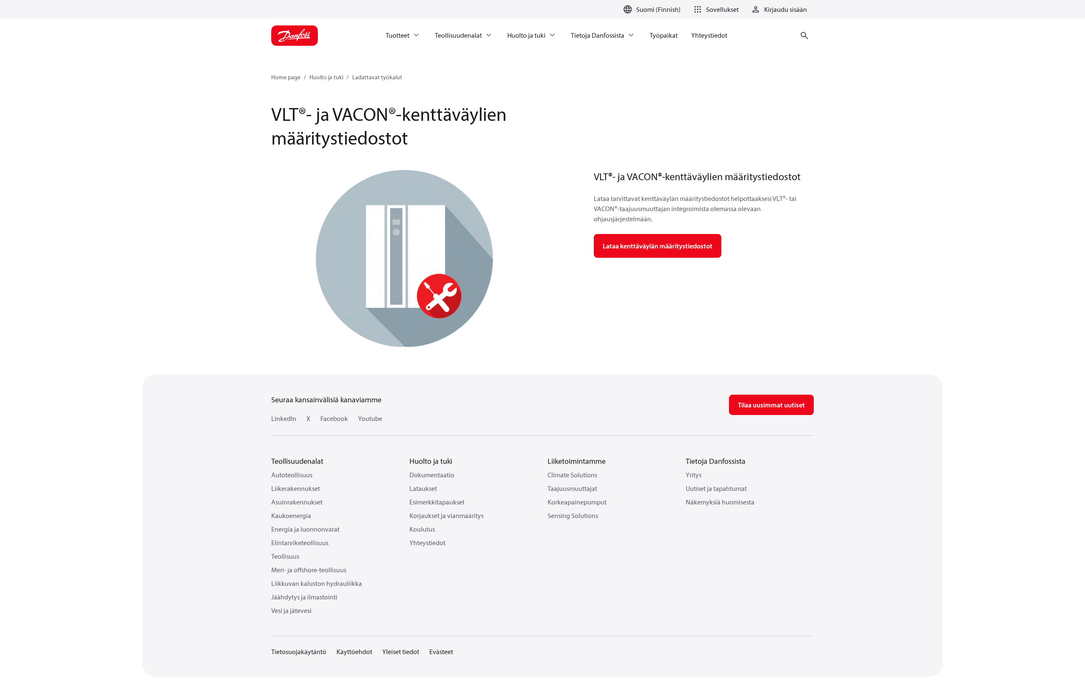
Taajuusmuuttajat (572, 488)
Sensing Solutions (573, 515)
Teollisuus (285, 556)
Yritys (693, 475)
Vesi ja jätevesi (291, 610)
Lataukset (423, 488)
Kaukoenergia (291, 515)
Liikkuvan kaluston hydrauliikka (316, 583)
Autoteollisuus (291, 475)
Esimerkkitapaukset (437, 502)
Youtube (370, 418)
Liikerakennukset (295, 488)
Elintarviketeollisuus (299, 542)
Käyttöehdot (354, 651)
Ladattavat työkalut (377, 77)
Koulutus (422, 529)
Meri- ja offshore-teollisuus (308, 570)
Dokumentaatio (431, 475)
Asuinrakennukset (297, 502)
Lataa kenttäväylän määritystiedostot (657, 246)
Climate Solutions (572, 475)
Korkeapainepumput (577, 502)
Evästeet (441, 651)
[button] (715, 9)
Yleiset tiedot (400, 651)
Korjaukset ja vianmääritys (446, 515)
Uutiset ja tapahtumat (716, 488)
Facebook (334, 418)
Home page (285, 77)
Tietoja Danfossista (716, 461)
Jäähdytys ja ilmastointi (304, 597)
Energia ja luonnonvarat (305, 529)
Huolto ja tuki (326, 77)
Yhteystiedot (427, 542)
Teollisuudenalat (297, 461)
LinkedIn (283, 418)
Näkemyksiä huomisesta (720, 502)
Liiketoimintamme (577, 461)
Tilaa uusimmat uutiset (771, 405)
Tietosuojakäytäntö (298, 651)
